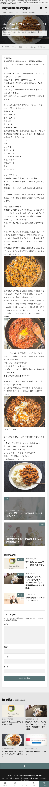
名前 (6, 647)
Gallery (24, 12)
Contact (32, 12)
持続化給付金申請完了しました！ (36, 753)
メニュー (24, 785)
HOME (4, 12)
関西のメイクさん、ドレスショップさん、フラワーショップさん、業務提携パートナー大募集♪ (35, 582)
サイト (6, 666)
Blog (17, 12)
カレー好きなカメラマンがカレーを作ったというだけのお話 (12, 754)
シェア (15, 785)
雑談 (34, 32)
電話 (34, 785)
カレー (41, 32)
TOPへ (44, 785)
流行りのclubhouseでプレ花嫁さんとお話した (35, 565)
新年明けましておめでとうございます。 (35, 598)
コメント (7, 624)
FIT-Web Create (31, 778)
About (11, 12)
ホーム (5, 785)
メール (6, 657)
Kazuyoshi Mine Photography (16, 8)
